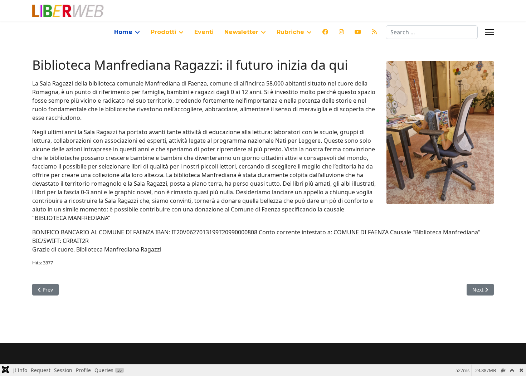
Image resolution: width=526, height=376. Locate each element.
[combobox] (432, 32)
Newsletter (241, 32)
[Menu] (489, 32)
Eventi (204, 32)
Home (123, 32)
